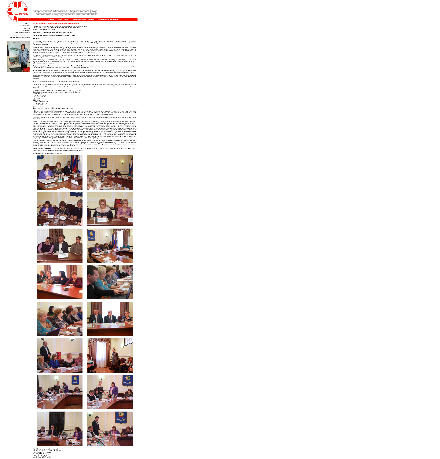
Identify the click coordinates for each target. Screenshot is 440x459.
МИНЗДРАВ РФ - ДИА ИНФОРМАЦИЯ (20, 37)
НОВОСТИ (27, 23)
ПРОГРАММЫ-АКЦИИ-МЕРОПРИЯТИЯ (83, 19)
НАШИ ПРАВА (26, 30)
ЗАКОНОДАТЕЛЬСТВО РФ (22, 32)
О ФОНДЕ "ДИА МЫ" (63, 19)
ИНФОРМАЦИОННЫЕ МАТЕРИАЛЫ (108, 19)
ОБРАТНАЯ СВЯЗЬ (25, 26)
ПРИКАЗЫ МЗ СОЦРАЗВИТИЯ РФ (21, 35)
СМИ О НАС (27, 28)
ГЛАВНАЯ (51, 19)
